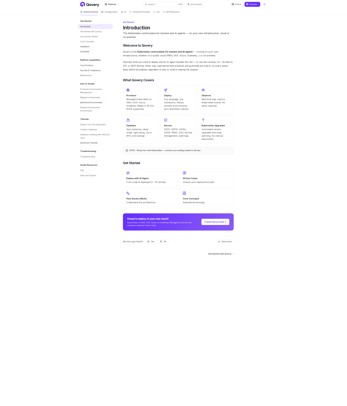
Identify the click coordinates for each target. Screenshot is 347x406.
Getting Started (90, 12)
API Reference (173, 12)
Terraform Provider (141, 12)
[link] (140, 99)
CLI (158, 12)
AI (125, 12)
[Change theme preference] (264, 4)
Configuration (111, 12)
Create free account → (215, 222)
